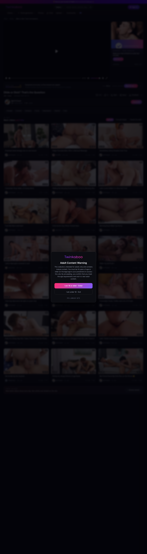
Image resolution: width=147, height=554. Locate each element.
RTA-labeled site (73, 298)
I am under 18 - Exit (73, 292)
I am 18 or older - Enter (74, 286)
